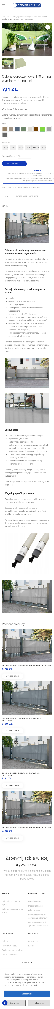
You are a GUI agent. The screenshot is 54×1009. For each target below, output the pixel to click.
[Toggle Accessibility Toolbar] (5, 1003)
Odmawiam (39, 1003)
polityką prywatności (29, 985)
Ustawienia (14, 1003)
